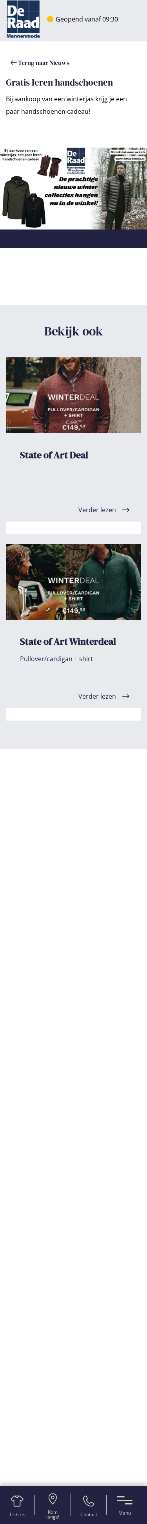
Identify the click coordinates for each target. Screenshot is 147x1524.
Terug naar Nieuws (43, 62)
